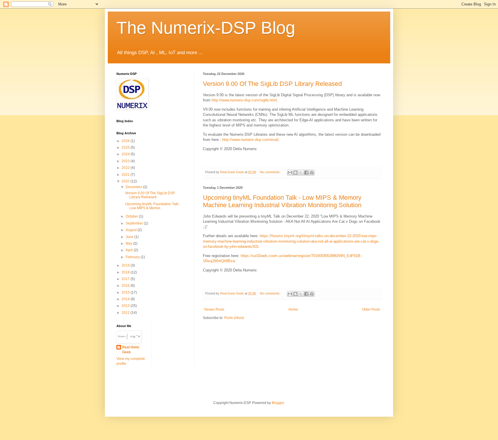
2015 (126, 292)
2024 (126, 154)
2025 (126, 148)
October (132, 216)
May (129, 243)
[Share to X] (301, 172)
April (130, 250)
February (133, 257)
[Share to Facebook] (306, 172)
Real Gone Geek (130, 349)
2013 (126, 306)
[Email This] (290, 172)
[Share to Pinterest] (312, 172)
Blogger (278, 403)
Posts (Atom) (234, 318)
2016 (126, 286)
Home (293, 309)
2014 (126, 299)
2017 (126, 279)
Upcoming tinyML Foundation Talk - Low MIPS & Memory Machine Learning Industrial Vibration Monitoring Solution (282, 201)
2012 (126, 313)
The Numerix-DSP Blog (205, 27)
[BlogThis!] (295, 172)
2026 (126, 141)
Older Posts (371, 309)
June (130, 237)
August (131, 230)
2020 (126, 181)
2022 (126, 168)
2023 (126, 161)
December (134, 187)
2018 (126, 272)
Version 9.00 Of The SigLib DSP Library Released (272, 83)
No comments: (270, 172)
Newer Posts (214, 309)
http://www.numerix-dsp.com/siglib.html (244, 100)
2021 (126, 175)
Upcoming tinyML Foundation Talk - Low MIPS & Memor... (152, 206)
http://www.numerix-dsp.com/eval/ (250, 139)
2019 (126, 265)
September (135, 223)
